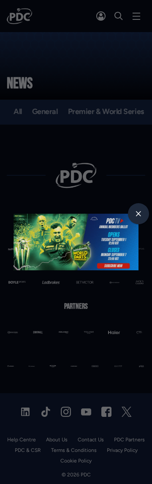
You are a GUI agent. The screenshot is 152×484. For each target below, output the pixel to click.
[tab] (138, 213)
